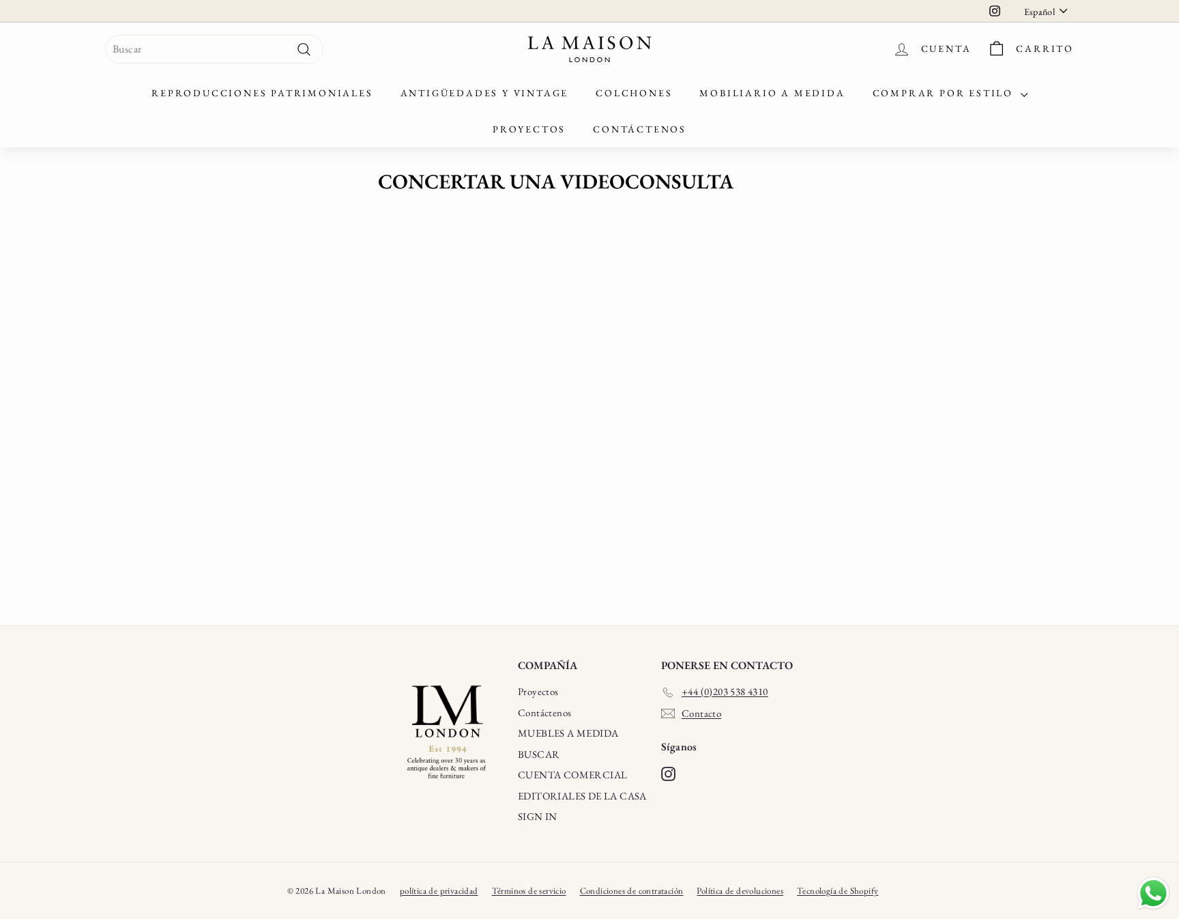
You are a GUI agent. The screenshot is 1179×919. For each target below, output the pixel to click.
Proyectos (529, 129)
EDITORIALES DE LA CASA (582, 795)
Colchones (634, 93)
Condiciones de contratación (632, 890)
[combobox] (214, 49)
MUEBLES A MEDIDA (568, 732)
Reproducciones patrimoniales (262, 93)
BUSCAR (538, 754)
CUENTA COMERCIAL (572, 774)
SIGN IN (537, 816)
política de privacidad (439, 890)
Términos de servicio (529, 890)
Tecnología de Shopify (837, 890)
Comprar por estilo (945, 93)
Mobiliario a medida (772, 93)
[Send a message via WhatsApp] (1153, 893)
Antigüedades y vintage (485, 93)
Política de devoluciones (740, 890)
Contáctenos (639, 129)
